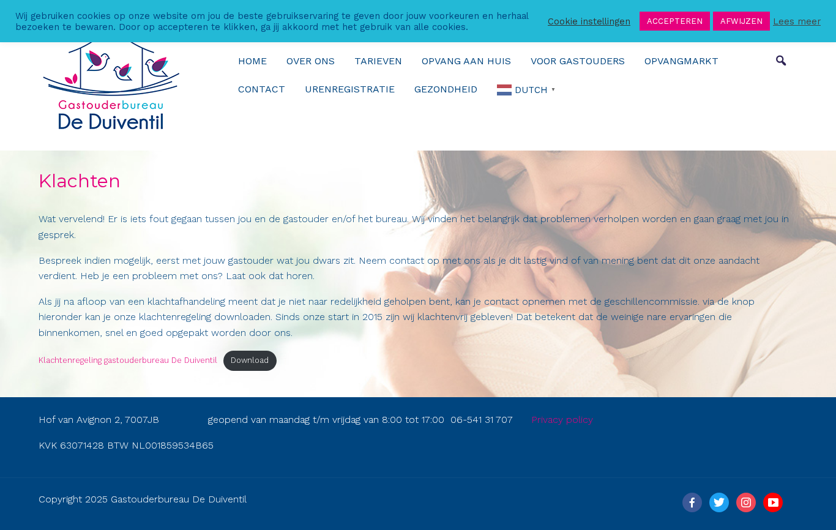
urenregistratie (350, 89)
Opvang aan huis (466, 61)
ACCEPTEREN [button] (675, 21)
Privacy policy (562, 419)
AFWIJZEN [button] (741, 21)
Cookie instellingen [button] (589, 21)
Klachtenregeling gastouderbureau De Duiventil (128, 360)
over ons (310, 61)
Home (252, 61)
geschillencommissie (651, 301)
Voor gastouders (578, 61)
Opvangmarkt (681, 61)
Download (250, 360)
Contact (261, 89)
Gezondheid (445, 89)
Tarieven (378, 61)
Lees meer (797, 21)
